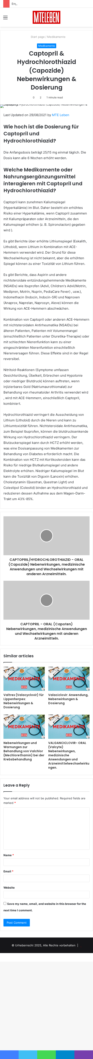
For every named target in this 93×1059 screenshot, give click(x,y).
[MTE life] (46, 17)
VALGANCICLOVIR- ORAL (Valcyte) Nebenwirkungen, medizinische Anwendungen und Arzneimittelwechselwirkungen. (68, 755)
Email (8, 871)
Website (9, 887)
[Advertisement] (46, 75)
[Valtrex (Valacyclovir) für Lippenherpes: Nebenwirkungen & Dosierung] (24, 679)
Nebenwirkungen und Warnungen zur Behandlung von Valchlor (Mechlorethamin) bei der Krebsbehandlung (23, 751)
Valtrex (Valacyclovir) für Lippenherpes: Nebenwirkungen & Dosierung (23, 701)
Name (8, 855)
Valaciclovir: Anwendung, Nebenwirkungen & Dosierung (68, 699)
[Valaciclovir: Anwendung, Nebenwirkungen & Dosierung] (69, 679)
